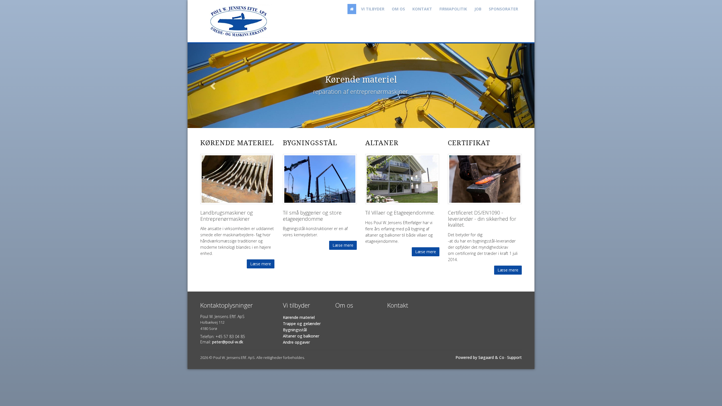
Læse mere (260, 263)
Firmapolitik (453, 9)
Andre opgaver (296, 342)
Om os (398, 9)
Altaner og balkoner (301, 336)
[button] (214, 85)
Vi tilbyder (372, 9)
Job (477, 9)
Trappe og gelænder (302, 323)
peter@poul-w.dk (227, 342)
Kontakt (422, 9)
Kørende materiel (299, 317)
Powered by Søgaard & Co (479, 357)
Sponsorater (503, 9)
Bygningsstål (295, 329)
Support (514, 357)
